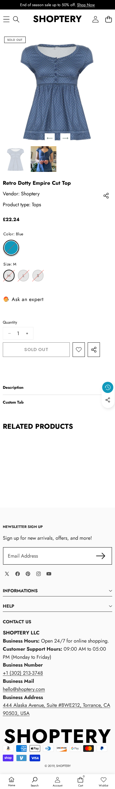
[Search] (16, 19)
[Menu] (6, 19)
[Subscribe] (100, 556)
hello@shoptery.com (24, 689)
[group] (15, 159)
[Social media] (107, 400)
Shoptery (30, 193)
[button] (108, 19)
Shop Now (86, 5)
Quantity (10, 322)
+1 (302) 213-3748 (23, 673)
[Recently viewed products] (107, 387)
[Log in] (95, 19)
